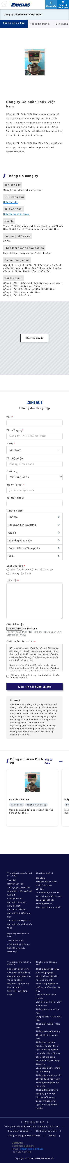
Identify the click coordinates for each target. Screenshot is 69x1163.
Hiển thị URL (10, 202)
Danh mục (12, 951)
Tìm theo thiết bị (44, 873)
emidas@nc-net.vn (31, 1148)
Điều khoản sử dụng (18, 1131)
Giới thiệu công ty (34, 1122)
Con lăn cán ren (19, 799)
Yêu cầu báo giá (44, 569)
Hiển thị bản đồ (34, 338)
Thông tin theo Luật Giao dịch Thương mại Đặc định (32, 1126)
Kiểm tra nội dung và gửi (34, 686)
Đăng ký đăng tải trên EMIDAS (24, 1135)
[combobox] (34, 450)
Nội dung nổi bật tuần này (18, 935)
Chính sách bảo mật (46, 1131)
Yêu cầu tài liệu (20, 569)
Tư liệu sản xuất (15, 940)
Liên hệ (15, 573)
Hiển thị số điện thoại (16, 214)
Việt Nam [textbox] (15, 450)
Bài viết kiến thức (16, 948)
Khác (28, 573)
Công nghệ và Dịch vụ (18, 944)
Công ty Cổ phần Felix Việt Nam (23, 14)
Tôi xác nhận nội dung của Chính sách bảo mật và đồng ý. (35, 676)
